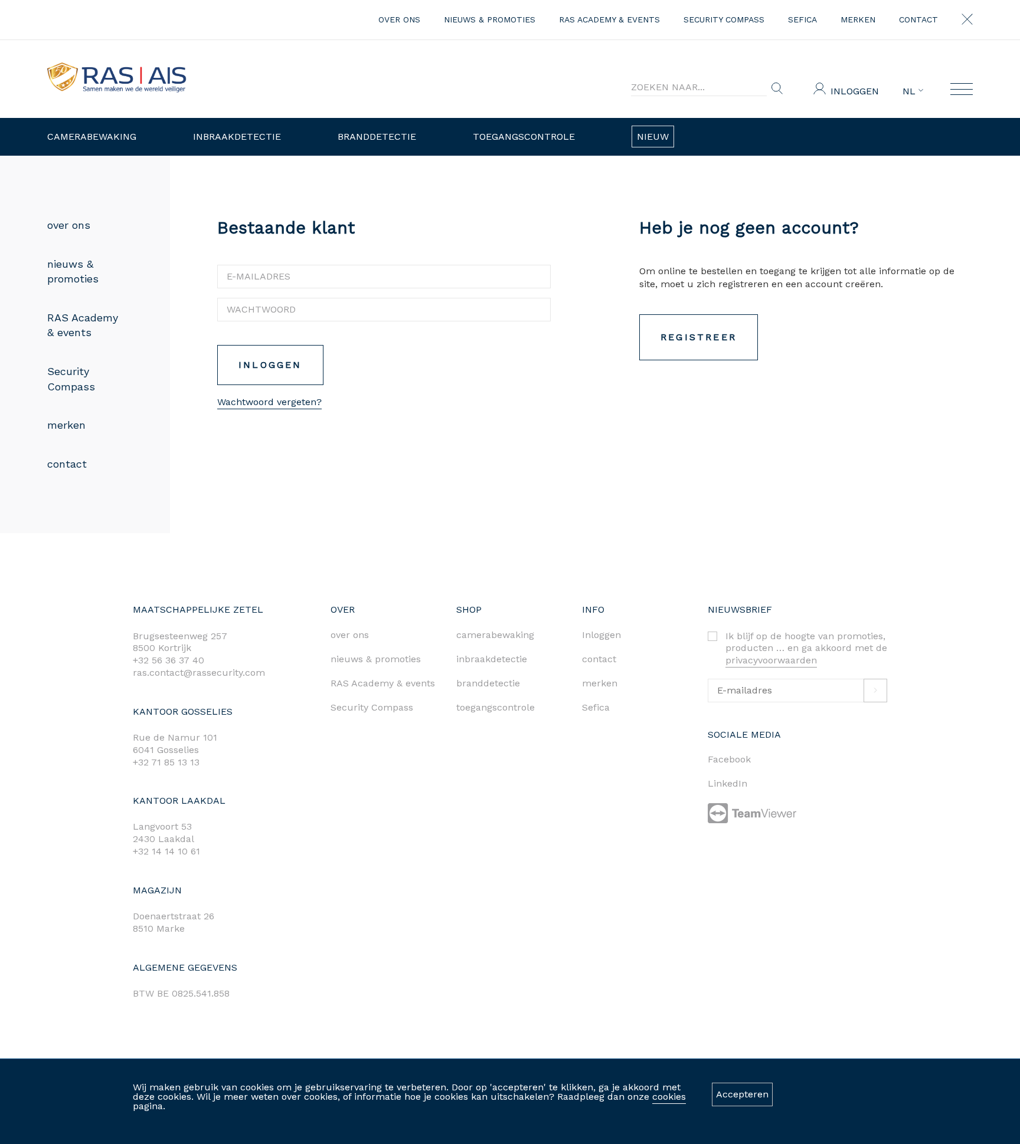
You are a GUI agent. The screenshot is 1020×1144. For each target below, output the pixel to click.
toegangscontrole (495, 707)
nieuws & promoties (489, 19)
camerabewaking (495, 634)
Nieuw (653, 136)
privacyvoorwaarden (771, 660)
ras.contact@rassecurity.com (199, 672)
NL (910, 91)
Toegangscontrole (524, 136)
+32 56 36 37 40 (168, 660)
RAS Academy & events (609, 19)
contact (918, 19)
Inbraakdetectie (237, 136)
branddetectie (488, 683)
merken (858, 19)
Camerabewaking (91, 136)
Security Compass (724, 19)
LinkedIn (727, 783)
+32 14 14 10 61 (166, 851)
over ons (399, 19)
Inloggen (855, 91)
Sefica (802, 19)
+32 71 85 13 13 (166, 762)
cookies (669, 1096)
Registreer (699, 337)
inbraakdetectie (491, 659)
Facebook (729, 759)
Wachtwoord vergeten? (269, 401)
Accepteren (742, 1094)
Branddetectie (377, 136)
